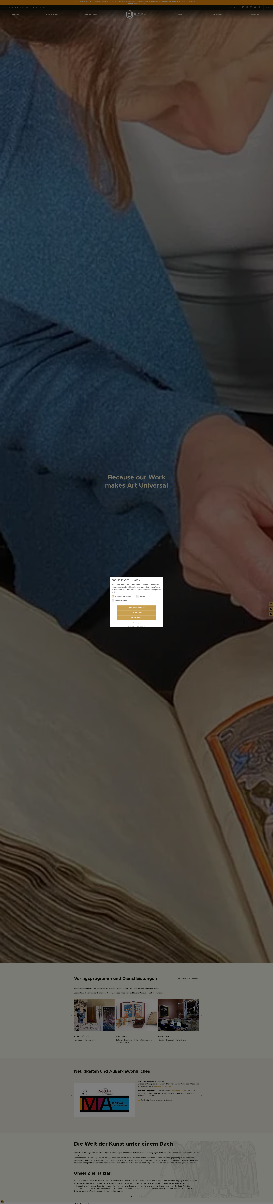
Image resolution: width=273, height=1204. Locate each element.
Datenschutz (141, 626)
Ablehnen (136, 612)
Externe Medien (121, 601)
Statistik (143, 596)
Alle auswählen (136, 607)
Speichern (136, 617)
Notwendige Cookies (123, 596)
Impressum (131, 626)
